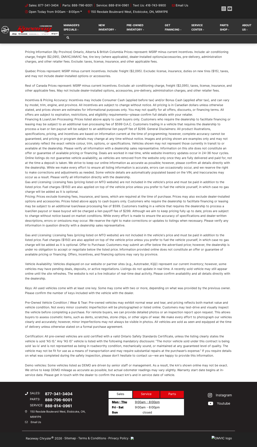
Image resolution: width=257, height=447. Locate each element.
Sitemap (70, 438)
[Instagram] (223, 8)
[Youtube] (229, 8)
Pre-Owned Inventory (135, 27)
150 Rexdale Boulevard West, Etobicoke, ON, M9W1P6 (129, 12)
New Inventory (106, 27)
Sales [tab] (120, 394)
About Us (246, 27)
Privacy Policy (118, 438)
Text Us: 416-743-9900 (149, 5)
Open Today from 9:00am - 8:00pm (54, 12)
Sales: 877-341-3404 (44, 5)
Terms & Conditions (92, 438)
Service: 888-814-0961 (112, 5)
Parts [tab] (172, 394)
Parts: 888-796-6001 (77, 5)
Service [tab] (146, 394)
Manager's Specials (71, 27)
